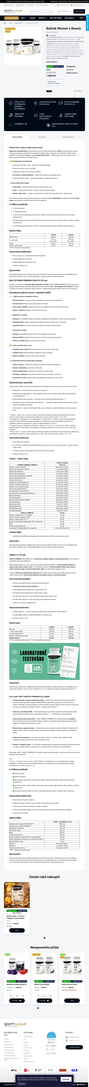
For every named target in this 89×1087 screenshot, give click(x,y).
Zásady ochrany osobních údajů (11, 1059)
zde (56, 1080)
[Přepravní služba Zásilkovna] (62, 1070)
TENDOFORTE (41, 702)
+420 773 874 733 (74, 1040)
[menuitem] (11, 18)
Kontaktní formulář (74, 1047)
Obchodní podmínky (42, 5)
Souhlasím (66, 1079)
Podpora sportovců (9, 1050)
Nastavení (22, 1084)
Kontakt (6, 1039)
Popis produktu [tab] (17, 137)
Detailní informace (51, 61)
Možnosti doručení (71, 73)
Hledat (51, 11)
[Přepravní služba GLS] (74, 1070)
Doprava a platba (8, 5)
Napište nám (30, 5)
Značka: (52, 32)
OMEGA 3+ (29, 559)
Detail (16, 930)
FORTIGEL (21, 705)
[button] (44, 938)
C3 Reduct (64, 728)
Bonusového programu (54, 83)
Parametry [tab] (42, 137)
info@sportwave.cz (74, 1037)
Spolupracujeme (20, 5)
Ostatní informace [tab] (68, 137)
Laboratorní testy (8, 1053)
